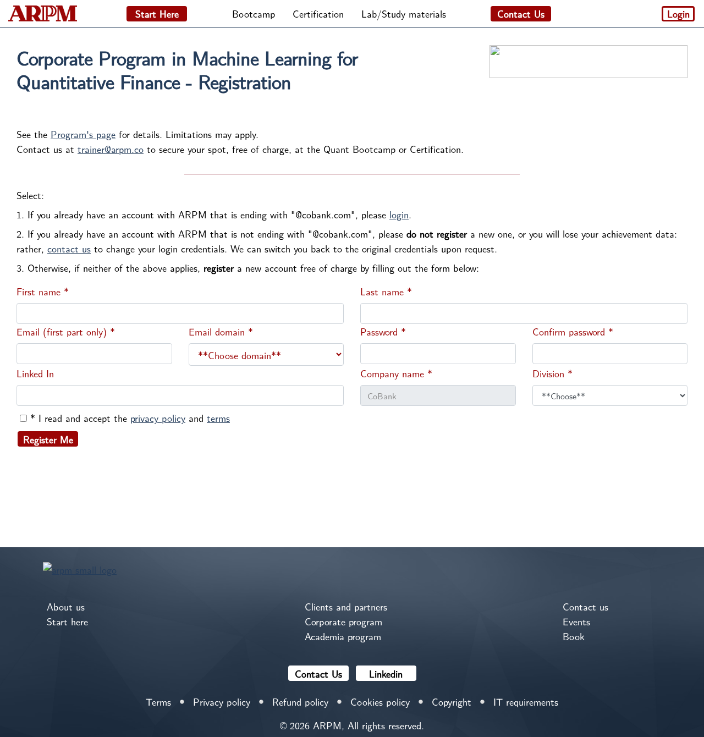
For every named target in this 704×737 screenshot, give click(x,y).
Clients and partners (346, 606)
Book (574, 636)
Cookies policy (380, 701)
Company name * (396, 373)
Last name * (386, 291)
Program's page (83, 134)
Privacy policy (221, 701)
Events (576, 621)
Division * (552, 373)
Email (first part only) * (65, 331)
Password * (383, 331)
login (399, 214)
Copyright (451, 701)
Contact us (585, 606)
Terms (158, 701)
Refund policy (300, 701)
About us (66, 606)
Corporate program (343, 621)
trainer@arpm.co (111, 148)
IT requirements (525, 701)
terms (218, 417)
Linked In (35, 373)
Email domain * (221, 331)
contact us (69, 248)
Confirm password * (572, 331)
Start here (67, 621)
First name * (42, 291)
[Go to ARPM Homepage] (80, 567)
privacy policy (157, 417)
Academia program (343, 636)
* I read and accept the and (130, 417)
